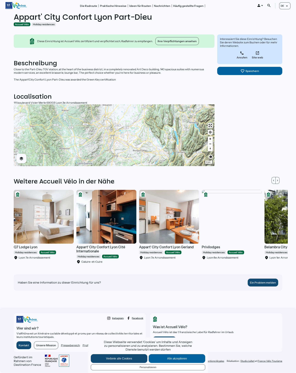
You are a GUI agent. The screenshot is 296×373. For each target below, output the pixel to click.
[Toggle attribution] (211, 157)
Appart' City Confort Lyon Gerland (166, 247)
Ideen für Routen (140, 6)
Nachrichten (162, 6)
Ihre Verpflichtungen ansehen (177, 41)
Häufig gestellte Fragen (188, 6)
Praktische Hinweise (113, 6)
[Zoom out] (210, 143)
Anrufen (242, 57)
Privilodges (211, 247)
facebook (137, 318)
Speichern (252, 71)
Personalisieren (148, 367)
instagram (118, 318)
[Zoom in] (210, 138)
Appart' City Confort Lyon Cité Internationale (100, 249)
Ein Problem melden (263, 282)
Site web (257, 57)
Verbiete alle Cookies (119, 358)
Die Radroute (88, 6)
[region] (114, 135)
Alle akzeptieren (177, 358)
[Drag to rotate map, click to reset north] (210, 148)
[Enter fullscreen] (210, 125)
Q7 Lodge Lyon (25, 247)
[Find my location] (210, 132)
